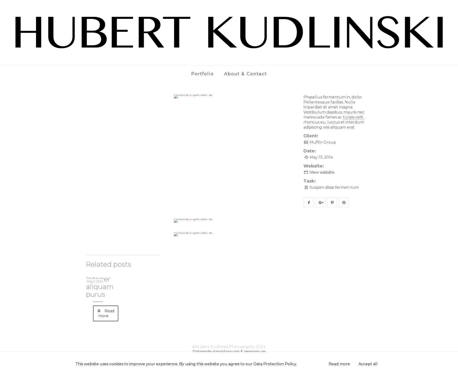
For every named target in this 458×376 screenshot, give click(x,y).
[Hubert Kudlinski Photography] (229, 32)
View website (322, 172)
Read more (339, 364)
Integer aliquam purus (100, 286)
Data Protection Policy (274, 364)
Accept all (368, 364)
